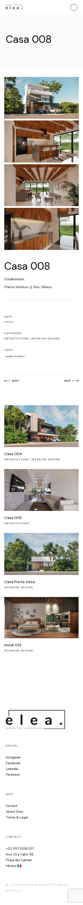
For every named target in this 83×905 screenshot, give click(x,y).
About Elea (14, 811)
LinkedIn (12, 769)
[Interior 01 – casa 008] (41, 141)
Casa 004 (13, 453)
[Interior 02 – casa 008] (41, 185)
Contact (11, 806)
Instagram (13, 757)
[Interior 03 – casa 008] (41, 229)
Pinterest (13, 774)
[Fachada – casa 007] (41, 98)
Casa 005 (13, 517)
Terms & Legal (17, 817)
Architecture (16, 338)
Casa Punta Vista (19, 581)
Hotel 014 (12, 645)
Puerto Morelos (15, 356)
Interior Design (45, 338)
